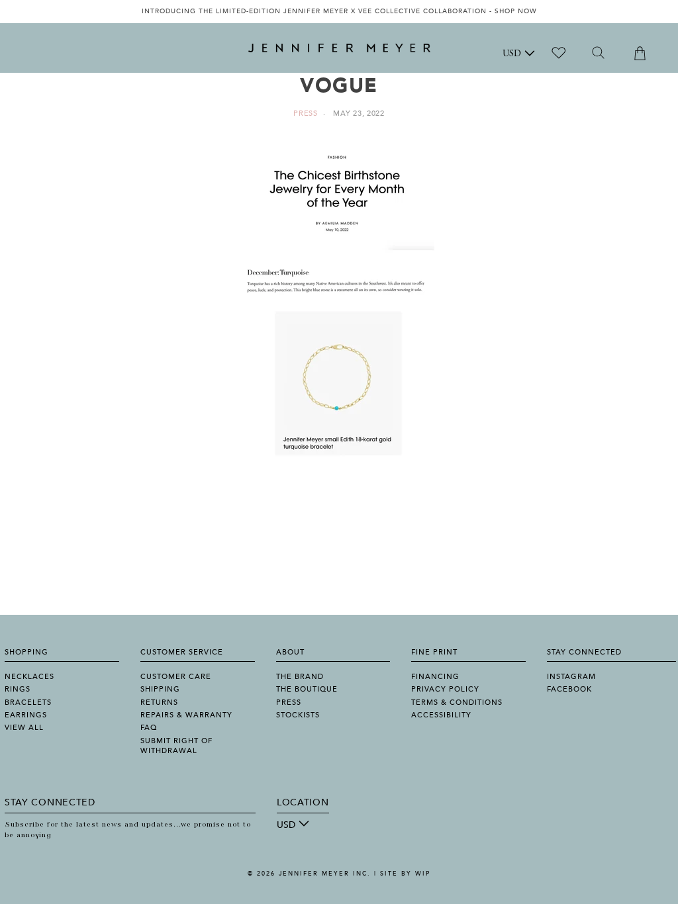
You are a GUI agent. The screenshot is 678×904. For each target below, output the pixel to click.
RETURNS (159, 702)
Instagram (571, 677)
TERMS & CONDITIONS (457, 702)
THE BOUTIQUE (307, 689)
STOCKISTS (298, 715)
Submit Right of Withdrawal (176, 746)
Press (305, 113)
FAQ (148, 728)
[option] (339, 11)
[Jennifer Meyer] (339, 48)
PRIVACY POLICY (445, 689)
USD (512, 54)
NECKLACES (29, 677)
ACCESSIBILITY (441, 715)
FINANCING (435, 677)
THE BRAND (300, 677)
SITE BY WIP (405, 874)
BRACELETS (28, 702)
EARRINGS (26, 715)
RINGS (17, 689)
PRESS (288, 702)
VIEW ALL (24, 728)
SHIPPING (160, 689)
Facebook (569, 689)
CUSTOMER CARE (175, 677)
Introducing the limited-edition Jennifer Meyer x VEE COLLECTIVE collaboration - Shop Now (339, 11)
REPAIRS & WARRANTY (186, 715)
